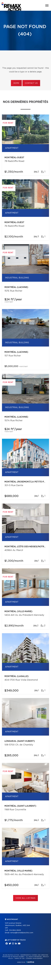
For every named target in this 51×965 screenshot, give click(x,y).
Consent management (34, 958)
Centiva (30, 962)
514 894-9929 (15, 930)
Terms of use (19, 958)
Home (16, 83)
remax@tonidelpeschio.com (21, 933)
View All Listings (25, 898)
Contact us (31, 83)
